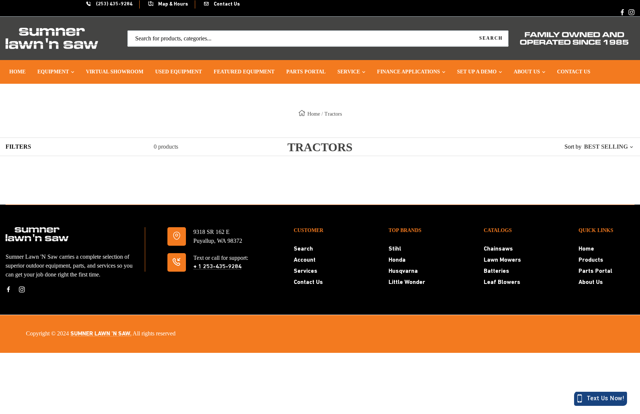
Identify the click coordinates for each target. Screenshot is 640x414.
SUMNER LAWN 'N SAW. (100, 334)
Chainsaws (498, 249)
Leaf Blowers (502, 282)
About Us (591, 282)
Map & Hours (172, 4)
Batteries (496, 271)
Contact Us (226, 4)
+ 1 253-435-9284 (217, 267)
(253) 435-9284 (114, 4)
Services (305, 271)
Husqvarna (403, 271)
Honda (397, 260)
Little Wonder (407, 282)
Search (303, 249)
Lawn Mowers (502, 260)
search (491, 38)
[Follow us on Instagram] (631, 12)
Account (305, 260)
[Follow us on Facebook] (622, 12)
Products (591, 260)
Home (313, 114)
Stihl (395, 249)
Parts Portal (595, 271)
